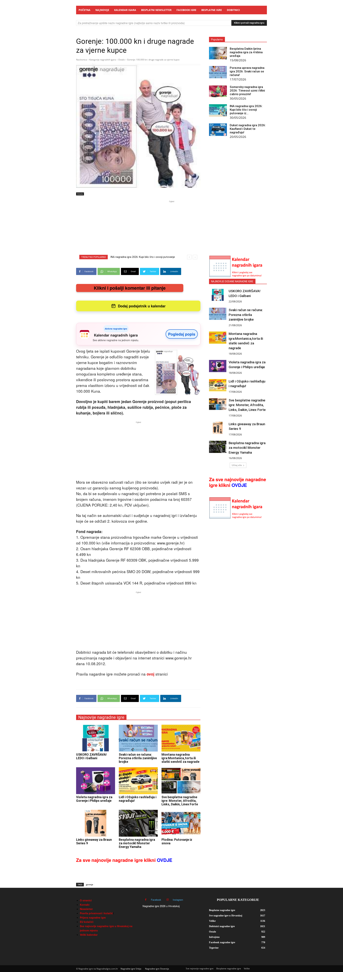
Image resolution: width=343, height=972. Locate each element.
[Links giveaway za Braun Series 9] (95, 823)
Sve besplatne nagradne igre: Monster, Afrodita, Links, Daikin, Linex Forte (179, 800)
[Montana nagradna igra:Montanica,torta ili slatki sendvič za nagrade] (180, 738)
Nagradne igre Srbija (131, 968)
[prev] (189, 257)
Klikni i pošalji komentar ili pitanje (130, 288)
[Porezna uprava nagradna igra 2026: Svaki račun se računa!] (218, 72)
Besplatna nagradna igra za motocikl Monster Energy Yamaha (137, 843)
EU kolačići (86, 922)
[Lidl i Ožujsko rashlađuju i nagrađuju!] (138, 780)
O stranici (86, 900)
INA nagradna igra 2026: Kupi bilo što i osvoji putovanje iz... (246, 109)
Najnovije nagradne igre (101, 717)
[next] (195, 257)
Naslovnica (81, 59)
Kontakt (85, 904)
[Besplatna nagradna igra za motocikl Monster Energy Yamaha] (138, 823)
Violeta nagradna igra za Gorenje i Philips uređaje (94, 798)
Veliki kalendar (89, 934)
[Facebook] (146, 900)
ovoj (150, 674)
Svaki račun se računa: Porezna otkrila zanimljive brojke (138, 758)
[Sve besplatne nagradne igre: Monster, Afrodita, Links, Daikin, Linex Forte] (180, 780)
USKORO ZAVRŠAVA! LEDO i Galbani (91, 756)
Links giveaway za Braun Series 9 (94, 841)
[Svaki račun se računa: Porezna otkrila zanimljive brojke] (138, 738)
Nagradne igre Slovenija (157, 968)
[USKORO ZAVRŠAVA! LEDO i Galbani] (95, 738)
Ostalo (121, 59)
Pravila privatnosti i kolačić (96, 913)
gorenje (89, 884)
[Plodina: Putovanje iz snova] (180, 823)
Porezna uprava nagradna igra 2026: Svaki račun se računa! (247, 71)
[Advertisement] (171, 228)
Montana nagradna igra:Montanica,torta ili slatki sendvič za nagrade (180, 758)
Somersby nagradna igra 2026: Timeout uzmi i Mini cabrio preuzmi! (247, 90)
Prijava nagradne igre (93, 917)
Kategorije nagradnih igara (102, 59)
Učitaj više (237, 465)
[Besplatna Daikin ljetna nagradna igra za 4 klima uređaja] (218, 53)
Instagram (178, 899)
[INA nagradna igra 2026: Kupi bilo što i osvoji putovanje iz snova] (218, 110)
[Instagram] (167, 900)
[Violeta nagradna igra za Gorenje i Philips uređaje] (95, 780)
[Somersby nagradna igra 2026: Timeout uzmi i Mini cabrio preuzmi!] (218, 91)
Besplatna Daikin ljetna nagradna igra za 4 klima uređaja (246, 52)
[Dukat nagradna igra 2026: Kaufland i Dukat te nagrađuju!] (218, 129)
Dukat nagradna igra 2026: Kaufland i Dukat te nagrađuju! (248, 128)
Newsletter (86, 909)
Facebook (156, 899)
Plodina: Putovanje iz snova (176, 841)
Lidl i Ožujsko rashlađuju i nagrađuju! (137, 798)
